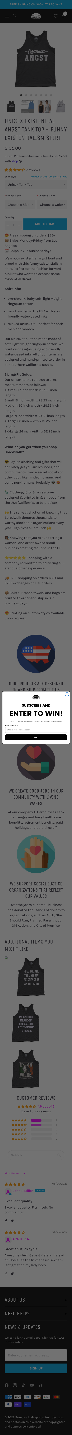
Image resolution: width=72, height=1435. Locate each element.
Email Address (11, 725)
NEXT (36, 737)
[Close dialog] (67, 694)
